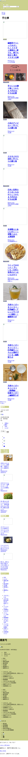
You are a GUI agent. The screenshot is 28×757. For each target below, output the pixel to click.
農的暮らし (6, 666)
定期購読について (8, 676)
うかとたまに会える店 (6, 621)
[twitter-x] (4, 441)
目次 (6, 426)
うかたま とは (7, 671)
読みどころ (7, 654)
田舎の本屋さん (7, 728)
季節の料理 (6, 661)
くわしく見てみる (5, 745)
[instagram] (4, 443)
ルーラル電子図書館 (8, 730)
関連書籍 (6, 617)
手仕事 (5, 585)
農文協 (5, 723)
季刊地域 (5, 726)
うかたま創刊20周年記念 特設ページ (6, 602)
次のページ (3, 401)
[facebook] (3, 732)
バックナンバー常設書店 (6, 625)
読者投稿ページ (7, 686)
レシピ (6, 428)
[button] (18, 6)
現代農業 (5, 725)
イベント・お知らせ (6, 614)
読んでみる (3, 750)
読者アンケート (7, 684)
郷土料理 (6, 583)
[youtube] (4, 446)
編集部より (6, 668)
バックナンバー (7, 674)
